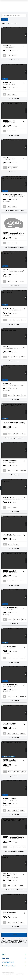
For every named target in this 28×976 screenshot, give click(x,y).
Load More (14, 934)
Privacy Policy (5, 973)
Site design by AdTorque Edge (18, 973)
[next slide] (26, 35)
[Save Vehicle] (24, 47)
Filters (5, 19)
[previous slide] (2, 35)
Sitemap (9, 973)
